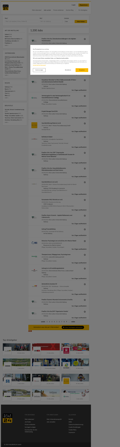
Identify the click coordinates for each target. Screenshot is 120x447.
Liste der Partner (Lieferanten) (39, 65)
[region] (60, 60)
